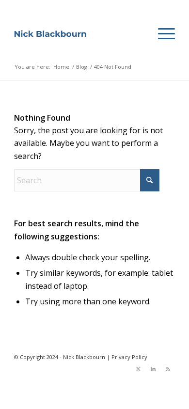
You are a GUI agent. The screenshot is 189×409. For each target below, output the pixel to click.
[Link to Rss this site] (167, 369)
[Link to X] (138, 369)
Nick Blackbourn (84, 357)
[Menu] (161, 33)
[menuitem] (161, 33)
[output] (50, 33)
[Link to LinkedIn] (153, 369)
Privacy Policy (129, 357)
